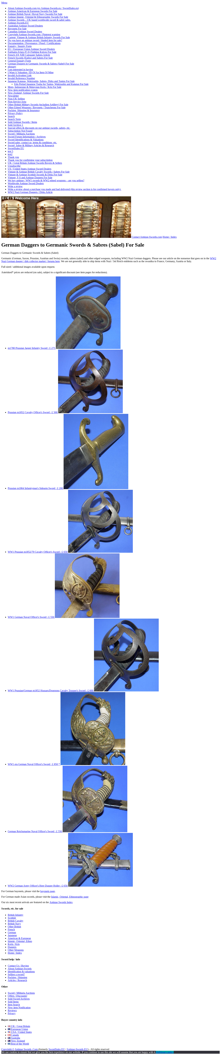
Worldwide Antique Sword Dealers (26, 183)
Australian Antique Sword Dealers (25, 25)
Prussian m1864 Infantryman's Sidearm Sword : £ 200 (36, 488)
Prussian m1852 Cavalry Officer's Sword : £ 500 (33, 412)
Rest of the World (19, 1043)
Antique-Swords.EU (18, 22)
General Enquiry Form (19, 60)
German (12, 932)
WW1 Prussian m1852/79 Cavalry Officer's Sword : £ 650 (38, 551)
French (11, 929)
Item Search (14, 1004)
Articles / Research (17, 980)
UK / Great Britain (20, 1026)
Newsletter (13, 95)
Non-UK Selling (16, 98)
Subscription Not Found (20, 130)
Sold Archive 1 (15, 125)
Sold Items (13, 1001)
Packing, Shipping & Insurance (24, 110)
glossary (12, 66)
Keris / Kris (14, 944)
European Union (19, 1029)
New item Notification (19, 1007)
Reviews (12, 1010)
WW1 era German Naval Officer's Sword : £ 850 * (34, 764)
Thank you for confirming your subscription (30, 160)
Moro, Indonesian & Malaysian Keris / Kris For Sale (34, 87)
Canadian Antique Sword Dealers (25, 31)
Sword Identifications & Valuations (26, 139)
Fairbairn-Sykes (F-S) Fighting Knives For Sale (32, 52)
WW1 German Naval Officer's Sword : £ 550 (31, 617)
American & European (19, 938)
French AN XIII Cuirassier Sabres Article (29, 55)
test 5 (10, 151)
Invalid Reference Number (21, 78)
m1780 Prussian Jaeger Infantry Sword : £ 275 (32, 348)
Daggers (12, 947)
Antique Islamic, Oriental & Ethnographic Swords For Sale (38, 17)
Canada (14, 1035)
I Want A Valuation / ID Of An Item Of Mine (31, 72)
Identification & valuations (21, 971)
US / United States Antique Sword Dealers (29, 168)
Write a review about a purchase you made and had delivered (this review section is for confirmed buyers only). (64, 189)
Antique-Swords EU (77, 1049)
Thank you (13, 157)
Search (11, 116)
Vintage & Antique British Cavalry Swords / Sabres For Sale (39, 171)
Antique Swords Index (61, 902)
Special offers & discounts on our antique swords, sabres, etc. (39, 128)
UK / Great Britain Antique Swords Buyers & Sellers (35, 163)
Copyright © (7, 1049)
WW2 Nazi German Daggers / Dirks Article (30, 192)
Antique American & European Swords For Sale (32, 11)
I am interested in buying (20, 69)
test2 (10, 154)
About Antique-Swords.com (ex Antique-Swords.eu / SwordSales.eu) (43, 8)
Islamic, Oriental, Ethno (20, 941)
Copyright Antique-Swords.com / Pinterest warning (34, 34)
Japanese (12, 935)
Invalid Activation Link (20, 75)
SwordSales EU (16, 148)
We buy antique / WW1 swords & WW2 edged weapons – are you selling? (46, 180)
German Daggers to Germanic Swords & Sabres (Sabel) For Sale (41, 63)
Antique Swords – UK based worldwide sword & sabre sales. (39, 19)
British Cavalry (15, 920)
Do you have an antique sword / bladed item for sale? (35, 40)
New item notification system (23, 90)
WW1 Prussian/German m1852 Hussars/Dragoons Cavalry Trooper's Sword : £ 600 (51, 690)
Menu (4, 2)
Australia (15, 1038)
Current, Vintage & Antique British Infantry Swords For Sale (39, 37)
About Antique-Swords (20, 968)
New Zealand (17, 1040)
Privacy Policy (15, 113)
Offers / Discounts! (17, 995)
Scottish (12, 917)
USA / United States (21, 1032)
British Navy (14, 923)
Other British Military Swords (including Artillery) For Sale (38, 104)
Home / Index (170, 237)
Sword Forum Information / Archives (27, 136)
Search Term (14, 119)
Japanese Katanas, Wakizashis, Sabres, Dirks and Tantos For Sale (41, 81)
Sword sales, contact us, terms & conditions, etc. (32, 142)
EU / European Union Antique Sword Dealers (31, 49)
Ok (157, 1052)
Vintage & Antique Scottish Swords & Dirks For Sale (35, 174)
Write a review (15, 186)
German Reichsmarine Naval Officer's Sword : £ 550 (35, 831)
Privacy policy (166, 1052)
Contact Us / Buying (18, 965)
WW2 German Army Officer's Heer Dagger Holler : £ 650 (38, 885)
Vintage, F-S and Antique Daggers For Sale (30, 177)
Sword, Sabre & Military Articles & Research (31, 145)
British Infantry (15, 915)
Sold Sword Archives (19, 998)
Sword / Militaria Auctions (21, 133)
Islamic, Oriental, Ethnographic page (69, 896)
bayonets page (47, 891)
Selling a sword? (16, 974)
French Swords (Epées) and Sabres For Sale (30, 57)
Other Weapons (16, 950)
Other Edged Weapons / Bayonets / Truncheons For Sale (37, 107)
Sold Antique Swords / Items (22, 122)
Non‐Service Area (17, 101)
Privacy (12, 1013)
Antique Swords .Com (26, 1049)
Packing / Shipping (17, 977)
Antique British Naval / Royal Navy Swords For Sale (35, 14)
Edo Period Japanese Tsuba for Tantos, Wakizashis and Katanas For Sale (51, 84)
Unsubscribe (14, 166)
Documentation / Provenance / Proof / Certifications (34, 43)
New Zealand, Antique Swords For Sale (28, 92)
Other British (14, 926)
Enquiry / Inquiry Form (20, 46)
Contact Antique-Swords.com (147, 237)
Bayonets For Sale (17, 28)
